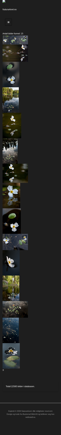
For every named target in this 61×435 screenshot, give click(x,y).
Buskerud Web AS (30, 414)
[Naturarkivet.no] (10, 7)
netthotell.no (30, 417)
